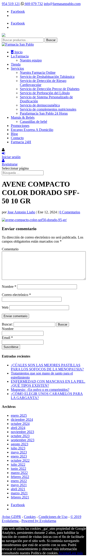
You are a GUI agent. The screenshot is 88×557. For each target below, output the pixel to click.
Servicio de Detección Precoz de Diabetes (49, 89)
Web (5, 307)
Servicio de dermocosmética (40, 105)
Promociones (20, 126)
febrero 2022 (20, 477)
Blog (14, 134)
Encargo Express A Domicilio (32, 130)
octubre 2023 (20, 436)
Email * (7, 338)
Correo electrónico (16, 295)
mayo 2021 (19, 485)
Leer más (76, 553)
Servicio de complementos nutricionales (48, 109)
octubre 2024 (20, 424)
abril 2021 (18, 489)
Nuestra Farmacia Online (38, 72)
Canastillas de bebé (33, 121)
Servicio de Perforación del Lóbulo (45, 93)
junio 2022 (18, 469)
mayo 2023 (19, 452)
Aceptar (64, 553)
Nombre (9, 286)
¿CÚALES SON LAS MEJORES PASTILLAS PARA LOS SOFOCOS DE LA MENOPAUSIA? (47, 367)
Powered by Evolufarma (38, 521)
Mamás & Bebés (23, 117)
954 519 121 (11, 4)
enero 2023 (19, 456)
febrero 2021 (20, 497)
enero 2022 (19, 481)
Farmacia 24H (21, 142)
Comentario (10, 249)
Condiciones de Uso (53, 517)
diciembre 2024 (22, 419)
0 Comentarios (69, 212)
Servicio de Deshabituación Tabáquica (47, 77)
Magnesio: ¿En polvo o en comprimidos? (40, 390)
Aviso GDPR (11, 517)
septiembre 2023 (22, 440)
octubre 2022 (20, 460)
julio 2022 (18, 464)
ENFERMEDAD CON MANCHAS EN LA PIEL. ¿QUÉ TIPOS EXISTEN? (48, 383)
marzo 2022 (19, 473)
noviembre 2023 (22, 432)
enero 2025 (19, 415)
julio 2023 (18, 448)
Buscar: (7, 324)
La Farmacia (20, 56)
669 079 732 (33, 4)
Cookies (30, 517)
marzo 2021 (19, 493)
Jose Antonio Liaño (21, 212)
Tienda (16, 64)
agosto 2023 (19, 444)
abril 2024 (18, 428)
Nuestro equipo (31, 60)
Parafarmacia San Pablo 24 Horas (44, 113)
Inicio (18, 52)
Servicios (17, 68)
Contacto (17, 138)
